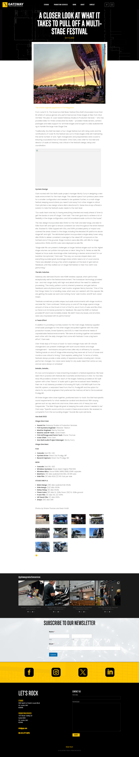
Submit (53, 654)
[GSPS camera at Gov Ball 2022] (60, 551)
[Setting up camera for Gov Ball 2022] (42, 551)
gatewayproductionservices (30, 582)
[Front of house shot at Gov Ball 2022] (60, 524)
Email (51, 644)
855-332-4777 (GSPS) (24, 733)
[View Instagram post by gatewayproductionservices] (41, 603)
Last (72, 639)
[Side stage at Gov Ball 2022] (78, 524)
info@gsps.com (22, 728)
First (50, 639)
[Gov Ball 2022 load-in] (78, 537)
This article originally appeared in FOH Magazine (54, 108)
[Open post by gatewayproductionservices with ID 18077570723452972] (108, 593)
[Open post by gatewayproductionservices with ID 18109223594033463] (31, 593)
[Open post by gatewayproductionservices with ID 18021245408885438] (82, 593)
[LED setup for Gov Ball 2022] (96, 524)
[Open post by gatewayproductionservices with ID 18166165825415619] (56, 593)
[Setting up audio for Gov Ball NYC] (96, 537)
